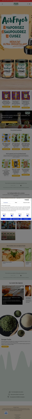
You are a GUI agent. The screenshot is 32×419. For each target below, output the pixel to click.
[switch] (12, 215)
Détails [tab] (16, 202)
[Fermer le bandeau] (30, 200)
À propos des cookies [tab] (26, 202)
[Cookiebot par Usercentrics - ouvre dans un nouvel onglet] (25, 199)
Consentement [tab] (5, 202)
